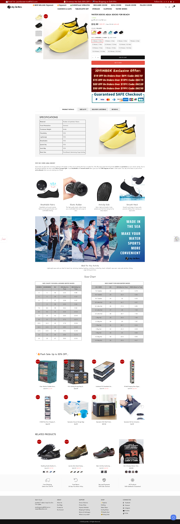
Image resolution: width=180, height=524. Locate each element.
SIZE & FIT (83, 109)
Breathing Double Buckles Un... (49, 466)
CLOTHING (108, 9)
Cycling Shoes (105, 510)
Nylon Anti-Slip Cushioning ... (103, 466)
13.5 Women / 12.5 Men (114, 51)
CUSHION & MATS (65, 9)
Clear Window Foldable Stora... (48, 386)
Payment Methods (83, 507)
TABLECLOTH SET (82, 9)
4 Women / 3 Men (97, 41)
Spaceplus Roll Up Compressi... (132, 422)
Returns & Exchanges (84, 512)
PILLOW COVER (146, 5)
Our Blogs (59, 505)
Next (87, 36)
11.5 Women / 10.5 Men (125, 48)
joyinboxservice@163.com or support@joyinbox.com (42, 508)
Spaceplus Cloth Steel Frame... (104, 422)
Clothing (103, 505)
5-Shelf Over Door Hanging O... (48, 422)
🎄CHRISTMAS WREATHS (80, 5)
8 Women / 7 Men (97, 44)
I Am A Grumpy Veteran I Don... (131, 466)
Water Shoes (104, 507)
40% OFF (46, 16)
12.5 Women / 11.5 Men (99, 51)
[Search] (166, 7)
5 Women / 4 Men (109, 41)
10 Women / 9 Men (97, 48)
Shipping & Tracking (84, 510)
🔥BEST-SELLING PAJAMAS (43, 5)
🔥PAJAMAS (61, 5)
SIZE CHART (113, 37)
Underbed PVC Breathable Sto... (104, 386)
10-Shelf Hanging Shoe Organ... (132, 386)
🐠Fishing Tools (105, 514)
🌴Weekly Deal (105, 512)
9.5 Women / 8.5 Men (125, 44)
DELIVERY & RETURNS (99, 109)
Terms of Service (83, 503)
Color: (96, 28)
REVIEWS (115, 109)
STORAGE (96, 9)
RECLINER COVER (100, 5)
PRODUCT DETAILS (68, 109)
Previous (44, 36)
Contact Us (60, 507)
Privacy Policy (82, 505)
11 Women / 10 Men (110, 48)
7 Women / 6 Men (134, 41)
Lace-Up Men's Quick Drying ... (76, 466)
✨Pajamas (104, 503)
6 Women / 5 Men (122, 41)
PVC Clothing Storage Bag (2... (76, 386)
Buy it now (118, 63)
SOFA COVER (116, 5)
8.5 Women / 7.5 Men (110, 44)
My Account (60, 510)
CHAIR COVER (130, 5)
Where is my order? (84, 514)
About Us (59, 503)
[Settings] (169, 7)
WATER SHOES (121, 9)
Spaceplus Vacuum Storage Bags (76, 422)
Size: (103, 37)
